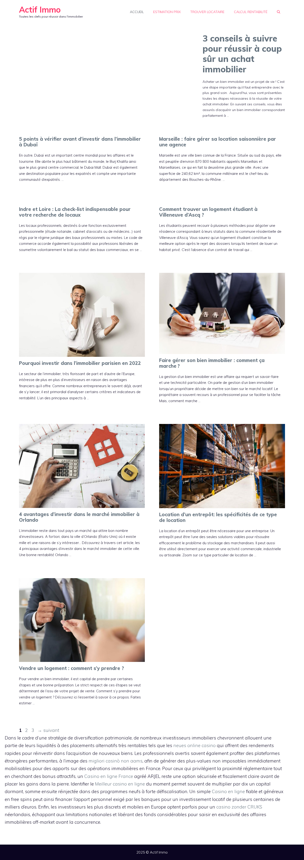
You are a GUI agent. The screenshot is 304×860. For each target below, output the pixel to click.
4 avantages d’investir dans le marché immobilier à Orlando (79, 517)
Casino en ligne (228, 791)
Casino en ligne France (108, 776)
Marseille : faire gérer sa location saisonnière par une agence (217, 142)
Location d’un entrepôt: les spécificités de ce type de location (218, 517)
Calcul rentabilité (250, 12)
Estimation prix (167, 12)
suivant (48, 730)
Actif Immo (40, 10)
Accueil (137, 12)
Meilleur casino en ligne (120, 784)
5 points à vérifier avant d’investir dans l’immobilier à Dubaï (80, 142)
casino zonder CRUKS (239, 807)
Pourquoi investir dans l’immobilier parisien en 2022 (80, 363)
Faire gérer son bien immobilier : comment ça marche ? (212, 363)
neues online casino (194, 745)
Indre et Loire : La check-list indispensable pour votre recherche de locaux (75, 212)
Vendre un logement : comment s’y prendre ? (71, 668)
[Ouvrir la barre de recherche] (278, 12)
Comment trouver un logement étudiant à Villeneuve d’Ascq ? (208, 212)
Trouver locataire (207, 12)
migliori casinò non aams (115, 761)
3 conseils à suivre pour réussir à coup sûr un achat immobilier (242, 53)
